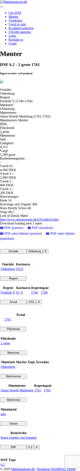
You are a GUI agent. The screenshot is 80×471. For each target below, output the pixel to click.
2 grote (5, 343)
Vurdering (15, 20)
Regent (13, 278)
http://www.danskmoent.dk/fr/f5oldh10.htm (29, 219)
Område (13, 251)
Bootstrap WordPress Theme (56, 469)
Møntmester (13, 376)
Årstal (13, 302)
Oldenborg (34, 251)
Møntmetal (13, 399)
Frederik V (8, 292)
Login (13, 43)
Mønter (13, 16)
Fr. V (19, 292)
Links (12, 36)
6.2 (30, 447)
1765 (47, 390)
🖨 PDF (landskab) (40, 228)
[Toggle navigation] (1, 6)
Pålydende (13, 329)
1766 (44, 292)
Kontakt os (16, 39)
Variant (13, 423)
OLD (19, 269)
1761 (31, 302)
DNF (13, 447)
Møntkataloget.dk (23, 469)
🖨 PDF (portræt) (11, 228)
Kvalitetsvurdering (21, 28)
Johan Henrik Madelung (17, 390)
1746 (34, 292)
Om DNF (15, 13)
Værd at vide (17, 24)
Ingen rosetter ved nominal (18, 437)
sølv (3, 414)
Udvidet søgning (20, 32)
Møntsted (13, 352)
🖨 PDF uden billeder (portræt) (21, 233)
